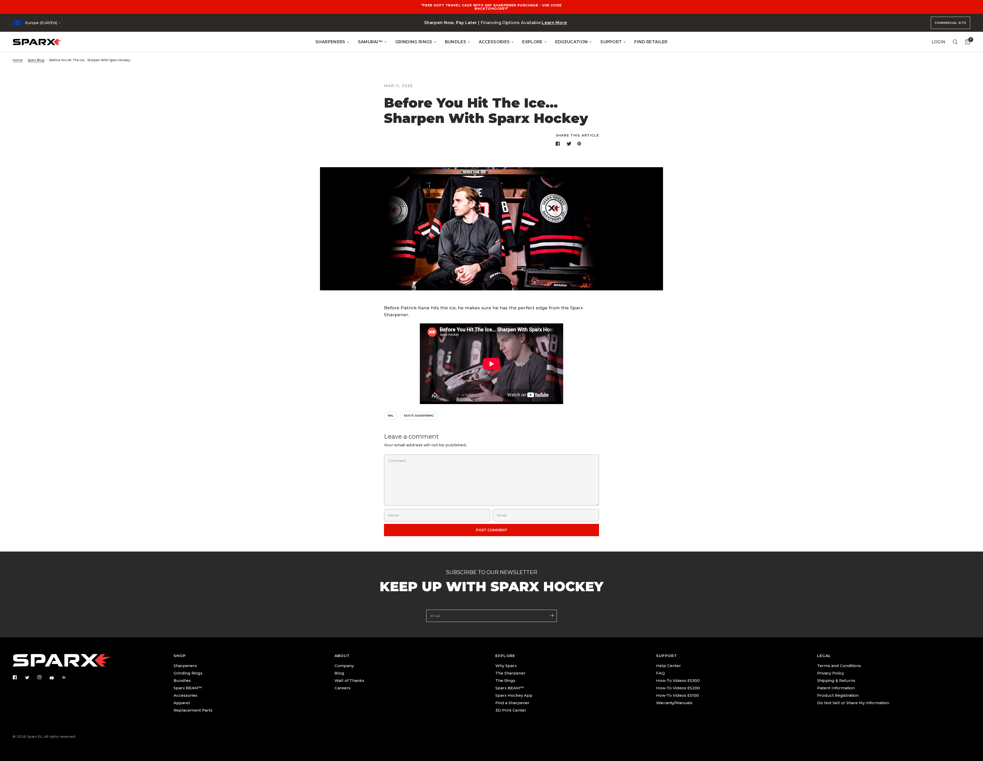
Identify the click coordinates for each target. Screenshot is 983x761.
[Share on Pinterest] (580, 144)
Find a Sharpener (512, 702)
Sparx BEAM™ (188, 687)
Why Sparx (506, 665)
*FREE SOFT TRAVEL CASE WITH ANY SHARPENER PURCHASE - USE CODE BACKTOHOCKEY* (491, 6)
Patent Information (836, 687)
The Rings (505, 680)
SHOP (180, 656)
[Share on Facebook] (559, 144)
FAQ (660, 673)
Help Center (668, 665)
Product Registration (838, 695)
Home (18, 60)
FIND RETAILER (650, 41)
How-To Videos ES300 (678, 680)
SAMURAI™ (370, 41)
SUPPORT (611, 41)
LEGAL (824, 656)
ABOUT (342, 656)
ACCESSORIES (494, 41)
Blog (339, 673)
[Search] (955, 42)
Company (344, 665)
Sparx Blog (36, 60)
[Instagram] (43, 677)
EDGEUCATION (571, 41)
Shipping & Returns (836, 680)
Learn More (554, 22)
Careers (342, 687)
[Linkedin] (67, 677)
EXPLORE (532, 41)
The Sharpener (510, 673)
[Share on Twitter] (570, 144)
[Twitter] (30, 677)
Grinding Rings (188, 673)
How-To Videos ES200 (678, 687)
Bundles (182, 680)
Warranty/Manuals (674, 702)
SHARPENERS (330, 41)
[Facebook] (18, 677)
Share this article (577, 135)
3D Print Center (510, 710)
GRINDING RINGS (413, 41)
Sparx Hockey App (513, 695)
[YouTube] (55, 677)
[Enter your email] (552, 615)
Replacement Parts (193, 710)
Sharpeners (185, 665)
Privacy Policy (830, 673)
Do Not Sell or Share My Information (853, 702)
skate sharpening (419, 415)
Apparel (182, 702)
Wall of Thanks (349, 680)
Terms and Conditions (839, 665)
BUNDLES (455, 41)
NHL (390, 415)
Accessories (185, 695)
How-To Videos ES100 (677, 695)
